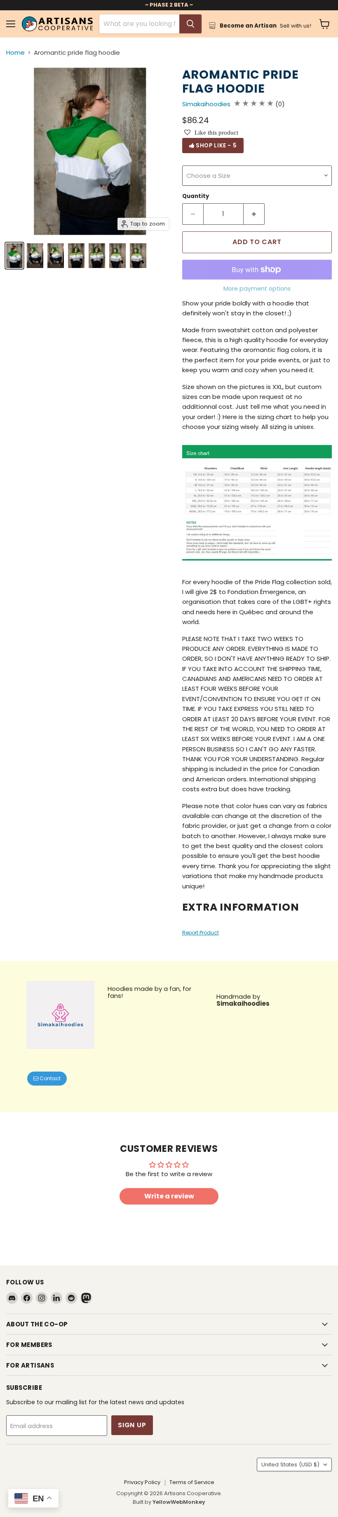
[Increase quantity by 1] (254, 214)
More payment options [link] (257, 288)
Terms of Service (191, 1482)
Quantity (195, 196)
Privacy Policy (142, 1482)
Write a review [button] (169, 1196)
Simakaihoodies (206, 104)
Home (15, 52)
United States (290, 1464)
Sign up (132, 1425)
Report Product (200, 932)
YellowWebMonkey (179, 1502)
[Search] (190, 23)
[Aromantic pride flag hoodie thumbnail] (14, 255)
